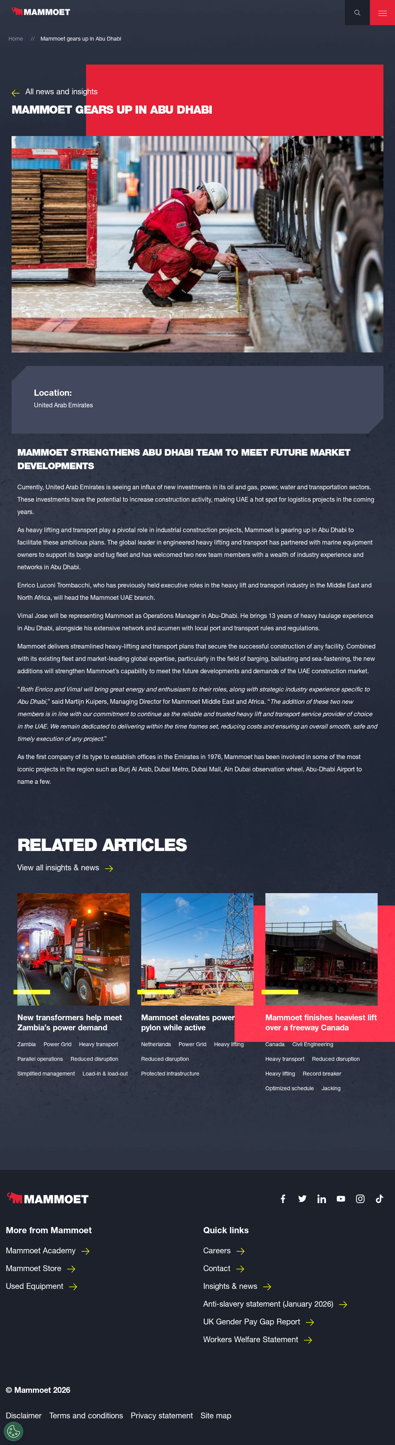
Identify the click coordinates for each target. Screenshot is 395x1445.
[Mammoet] (40, 15)
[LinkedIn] (321, 1198)
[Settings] (13, 1431)
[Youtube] (341, 1198)
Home (15, 39)
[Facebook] (283, 1198)
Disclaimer (24, 1417)
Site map (216, 1417)
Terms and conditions (86, 1417)
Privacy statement (162, 1417)
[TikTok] (379, 1198)
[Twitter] (302, 1198)
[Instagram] (360, 1198)
